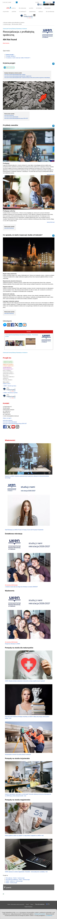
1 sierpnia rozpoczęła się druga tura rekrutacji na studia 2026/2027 (21, 586)
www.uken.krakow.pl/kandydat (11, 116)
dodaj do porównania (10, 67)
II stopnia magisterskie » (8, 365)
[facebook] (5, 428)
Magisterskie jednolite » (8, 364)
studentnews (32, 11)
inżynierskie (6, 11)
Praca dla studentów (39, 904)
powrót (7, 887)
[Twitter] (16, 326)
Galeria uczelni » (6, 383)
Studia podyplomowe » (8, 368)
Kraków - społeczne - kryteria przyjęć (14, 881)
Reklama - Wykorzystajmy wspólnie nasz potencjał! (16, 904)
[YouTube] (13, 428)
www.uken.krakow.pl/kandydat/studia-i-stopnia (14, 74)
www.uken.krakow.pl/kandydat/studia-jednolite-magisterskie (17, 76)
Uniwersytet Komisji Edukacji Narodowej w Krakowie (15, 28)
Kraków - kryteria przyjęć (11, 882)
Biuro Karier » (6, 375)
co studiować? (22, 11)
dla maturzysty (22, 8)
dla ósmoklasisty (50, 11)
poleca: (14, 8)
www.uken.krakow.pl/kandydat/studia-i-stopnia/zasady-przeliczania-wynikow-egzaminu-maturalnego (27, 77)
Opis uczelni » (6, 382)
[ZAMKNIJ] (49, 915)
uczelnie (31, 8)
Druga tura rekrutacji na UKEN (12, 643)
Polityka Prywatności (28, 906)
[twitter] (9, 428)
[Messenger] (5, 326)
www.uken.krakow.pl (9, 115)
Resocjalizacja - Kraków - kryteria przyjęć (15, 878)
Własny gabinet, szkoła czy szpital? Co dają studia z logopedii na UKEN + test (24, 835)
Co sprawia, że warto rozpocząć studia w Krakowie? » (18, 57)
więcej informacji (50, 174)
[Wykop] (24, 326)
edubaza (41, 11)
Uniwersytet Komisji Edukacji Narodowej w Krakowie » (15, 352)
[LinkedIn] (20, 326)
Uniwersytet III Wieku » (8, 372)
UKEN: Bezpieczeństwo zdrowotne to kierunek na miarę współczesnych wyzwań (25, 681)
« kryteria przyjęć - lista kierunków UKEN (12, 24)
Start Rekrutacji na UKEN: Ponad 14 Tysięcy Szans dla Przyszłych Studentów (24, 529)
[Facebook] (12, 326)
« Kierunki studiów (13, 22)
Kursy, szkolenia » (7, 370)
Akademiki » (6, 378)
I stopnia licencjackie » (8, 361)
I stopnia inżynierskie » (8, 362)
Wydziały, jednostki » (7, 379)
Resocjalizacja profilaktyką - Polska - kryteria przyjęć (18, 879)
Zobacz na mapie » (7, 418)
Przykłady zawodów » (11, 56)
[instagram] (17, 428)
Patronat (32, 904)
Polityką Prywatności (40, 914)
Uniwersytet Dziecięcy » (8, 373)
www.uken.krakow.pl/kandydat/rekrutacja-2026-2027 (16, 118)
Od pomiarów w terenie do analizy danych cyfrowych (18, 754)
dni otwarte (39, 8)
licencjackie (48, 8)
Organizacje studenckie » (8, 376)
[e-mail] (8, 326)
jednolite (14, 11)
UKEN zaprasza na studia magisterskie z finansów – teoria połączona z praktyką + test (26, 871)
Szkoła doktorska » (7, 367)
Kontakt (27, 904)
